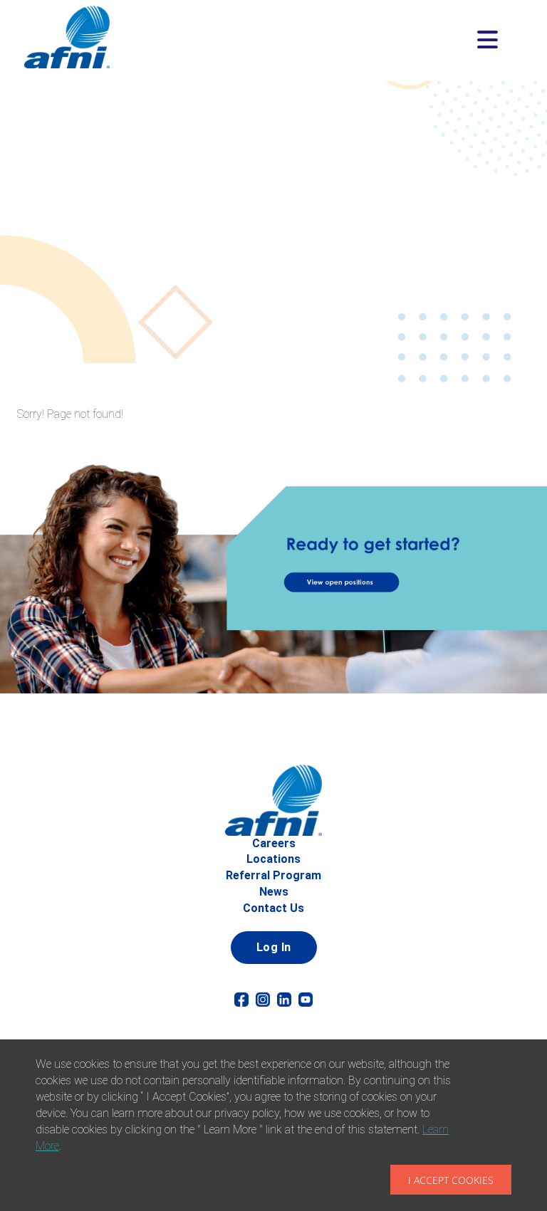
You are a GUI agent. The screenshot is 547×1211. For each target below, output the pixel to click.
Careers (274, 843)
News (273, 891)
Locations (273, 859)
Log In (273, 947)
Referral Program (273, 875)
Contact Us (273, 908)
